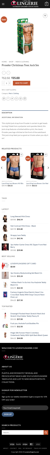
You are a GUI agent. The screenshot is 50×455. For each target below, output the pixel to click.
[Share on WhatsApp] (4, 99)
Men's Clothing (22, 62)
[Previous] (1, 172)
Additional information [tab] (12, 117)
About (5, 448)
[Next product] (4, 73)
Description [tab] (7, 113)
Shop (11, 62)
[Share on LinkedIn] (25, 99)
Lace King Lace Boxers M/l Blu (12, 183)
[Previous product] (8, 73)
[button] (3, 4)
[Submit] (46, 432)
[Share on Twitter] (12, 99)
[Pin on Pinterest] (21, 99)
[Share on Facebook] (8, 99)
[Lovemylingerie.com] (25, 4)
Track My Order (40, 448)
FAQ (19, 448)
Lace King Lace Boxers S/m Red (37, 183)
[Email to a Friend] (16, 99)
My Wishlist (27, 448)
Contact (13, 448)
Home (4, 62)
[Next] (48, 172)
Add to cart (21, 83)
